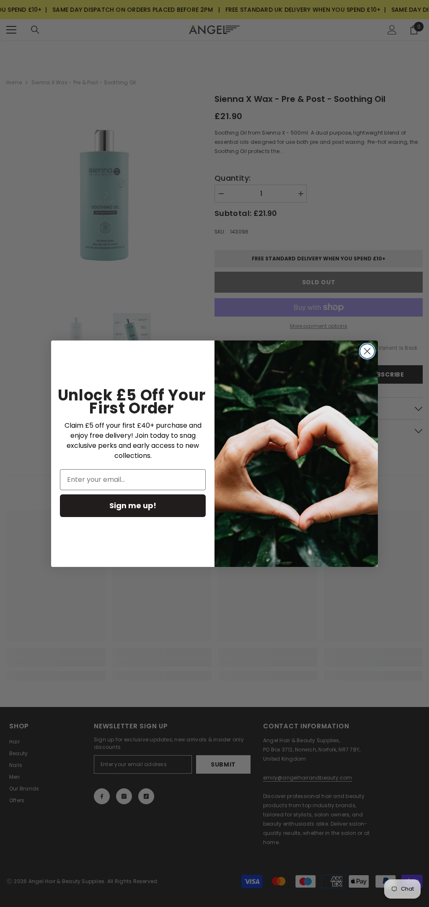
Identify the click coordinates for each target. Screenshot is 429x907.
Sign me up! (132, 505)
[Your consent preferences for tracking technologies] (422, 680)
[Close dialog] (367, 351)
